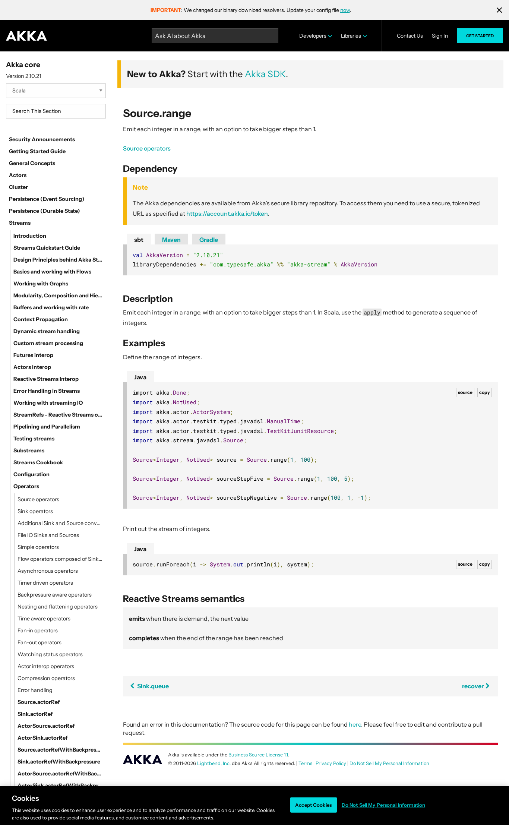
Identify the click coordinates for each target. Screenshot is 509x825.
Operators (26, 486)
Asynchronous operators (48, 571)
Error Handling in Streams (46, 391)
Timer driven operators (45, 582)
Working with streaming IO (48, 402)
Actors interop (32, 367)
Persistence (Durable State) (44, 211)
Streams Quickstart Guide (46, 247)
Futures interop (33, 355)
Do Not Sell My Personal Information (384, 805)
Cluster (18, 187)
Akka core (23, 64)
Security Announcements (42, 139)
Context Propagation (40, 319)
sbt (138, 239)
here (355, 724)
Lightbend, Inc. (214, 763)
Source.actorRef (39, 702)
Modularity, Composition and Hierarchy (58, 295)
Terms (305, 763)
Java (140, 377)
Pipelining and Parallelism (46, 426)
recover (473, 686)
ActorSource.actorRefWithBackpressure (60, 773)
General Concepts (32, 163)
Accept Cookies (313, 805)
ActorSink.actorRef (42, 737)
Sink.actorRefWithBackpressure (59, 761)
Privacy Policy (331, 763)
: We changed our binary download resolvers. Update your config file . (251, 10)
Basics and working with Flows (52, 271)
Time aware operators (44, 618)
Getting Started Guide (37, 151)
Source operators (38, 499)
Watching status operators (50, 654)
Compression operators (46, 678)
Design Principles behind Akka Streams (58, 259)
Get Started (480, 35)
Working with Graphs (40, 283)
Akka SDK (265, 74)
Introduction (29, 236)
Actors (17, 175)
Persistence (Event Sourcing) (47, 199)
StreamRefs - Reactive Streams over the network (58, 414)
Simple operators (38, 547)
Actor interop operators (46, 666)
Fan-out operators (39, 642)
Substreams (28, 450)
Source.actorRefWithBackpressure (60, 749)
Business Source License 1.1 (258, 755)
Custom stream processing (48, 343)
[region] (254, 805)
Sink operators (35, 511)
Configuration (31, 474)
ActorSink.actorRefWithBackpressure (60, 785)
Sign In (440, 35)
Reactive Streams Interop (46, 379)
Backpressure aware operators (55, 594)
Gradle (208, 239)
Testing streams (33, 438)
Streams (20, 222)
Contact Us (410, 35)
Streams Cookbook (38, 462)
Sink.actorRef (35, 714)
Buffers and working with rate (51, 307)
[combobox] (56, 111)
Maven (171, 239)
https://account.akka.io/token (227, 213)
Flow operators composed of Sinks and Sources (60, 559)
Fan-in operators (38, 630)
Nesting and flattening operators (58, 606)
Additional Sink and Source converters (60, 523)
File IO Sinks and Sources (48, 535)
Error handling (35, 690)
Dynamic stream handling (46, 331)
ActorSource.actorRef (46, 726)
